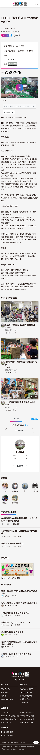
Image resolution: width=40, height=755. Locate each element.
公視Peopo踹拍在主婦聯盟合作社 (20, 324)
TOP (36, 742)
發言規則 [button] (34, 419)
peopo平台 (8, 625)
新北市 (15, 46)
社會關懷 (12, 51)
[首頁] (20, 4)
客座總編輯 (24, 702)
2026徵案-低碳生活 (27, 712)
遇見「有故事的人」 (27, 722)
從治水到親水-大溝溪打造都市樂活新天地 (19, 603)
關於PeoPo (5, 689)
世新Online (8, 615)
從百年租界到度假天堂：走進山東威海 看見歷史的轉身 (19, 643)
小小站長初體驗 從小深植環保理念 (20, 402)
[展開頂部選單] (37, 4)
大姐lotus (15, 491)
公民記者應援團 (26, 695)
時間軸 (3, 695)
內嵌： (5, 101)
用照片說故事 (6, 722)
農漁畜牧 (30, 51)
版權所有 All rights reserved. (13, 64)
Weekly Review (7, 699)
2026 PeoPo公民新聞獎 (10, 716)
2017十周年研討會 (27, 716)
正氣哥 (7, 656)
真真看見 (8, 635)
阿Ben (7, 647)
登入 (26, 425)
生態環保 (21, 51)
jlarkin (5, 491)
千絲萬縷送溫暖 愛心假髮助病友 (15, 612)
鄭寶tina (4, 503)
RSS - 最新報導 (7, 732)
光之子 (7, 605)
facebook (16, 680)
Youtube (23, 680)
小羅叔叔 (35, 491)
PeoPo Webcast (26, 692)
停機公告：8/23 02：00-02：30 (15, 622)
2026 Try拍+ (5, 712)
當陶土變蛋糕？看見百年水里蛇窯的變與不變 (19, 592)
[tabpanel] (19, 425)
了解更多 (20, 466)
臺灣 (10, 46)
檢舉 (16, 35)
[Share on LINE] (15, 72)
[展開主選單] (3, 4)
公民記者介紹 (25, 699)
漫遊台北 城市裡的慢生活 (12, 543)
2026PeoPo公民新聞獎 (10, 578)
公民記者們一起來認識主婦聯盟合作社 (21, 363)
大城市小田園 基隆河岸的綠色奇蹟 (16, 653)
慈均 (25, 491)
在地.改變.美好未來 (27, 719)
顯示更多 (11, 60)
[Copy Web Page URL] (19, 72)
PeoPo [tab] (16, 419)
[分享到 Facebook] (6, 72)
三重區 (21, 46)
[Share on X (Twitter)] (10, 72)
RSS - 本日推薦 (7, 735)
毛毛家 (7, 596)
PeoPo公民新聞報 (27, 689)
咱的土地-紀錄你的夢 (9, 719)
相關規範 (4, 692)
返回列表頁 (19, 431)
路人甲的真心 (15, 504)
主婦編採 (8, 327)
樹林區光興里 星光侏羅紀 (12, 632)
